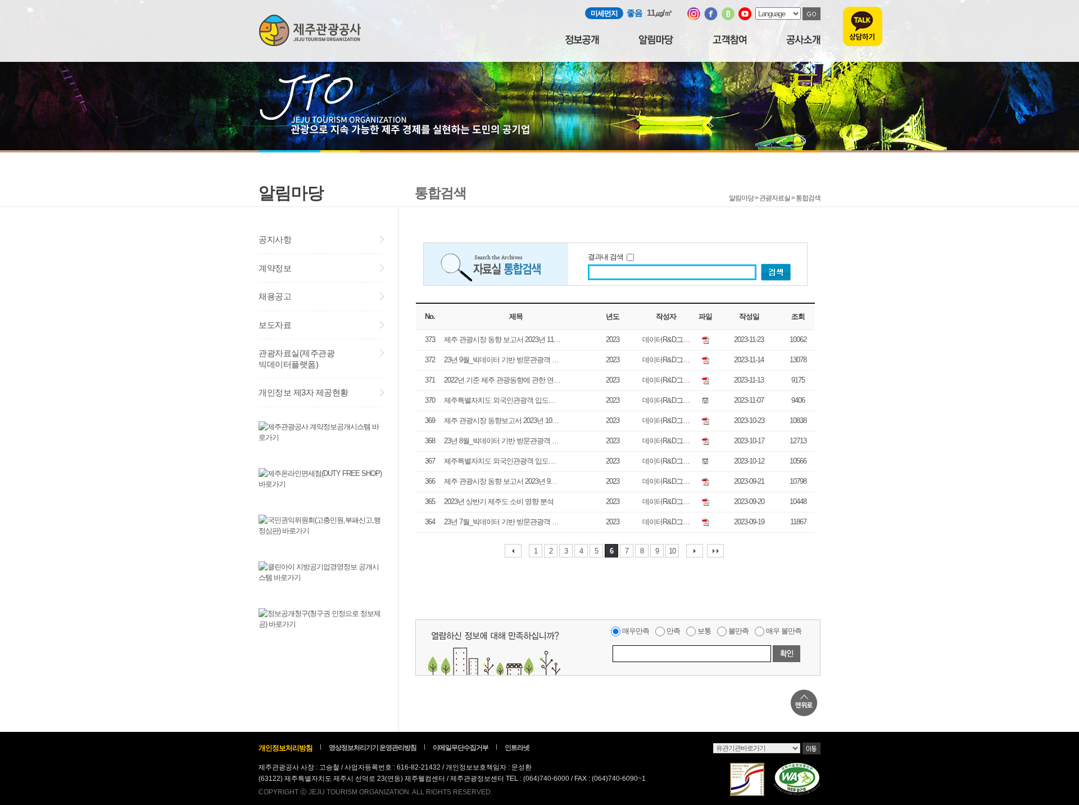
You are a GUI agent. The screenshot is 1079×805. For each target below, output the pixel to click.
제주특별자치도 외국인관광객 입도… (499, 400)
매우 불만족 (783, 631)
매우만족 (635, 631)
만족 (673, 631)
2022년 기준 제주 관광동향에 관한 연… (502, 380)
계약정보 (275, 268)
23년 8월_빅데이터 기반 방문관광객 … (501, 441)
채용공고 (275, 296)
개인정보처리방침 (285, 748)
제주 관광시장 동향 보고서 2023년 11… (502, 339)
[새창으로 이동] (693, 18)
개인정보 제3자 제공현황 (303, 392)
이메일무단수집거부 (460, 748)
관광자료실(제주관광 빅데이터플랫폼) (296, 358)
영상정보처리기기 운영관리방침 (372, 748)
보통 (704, 631)
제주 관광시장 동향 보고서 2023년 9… (500, 481)
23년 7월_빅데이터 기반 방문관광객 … (501, 522)
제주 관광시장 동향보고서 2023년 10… (501, 420)
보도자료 (275, 325)
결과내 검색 (607, 257)
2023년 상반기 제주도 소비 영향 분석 (499, 501)
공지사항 (275, 239)
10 (672, 551)
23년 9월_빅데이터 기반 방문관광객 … (501, 360)
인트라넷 (517, 748)
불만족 (738, 631)
